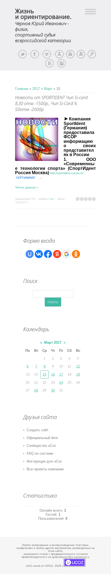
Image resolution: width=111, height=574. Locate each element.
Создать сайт (37, 430)
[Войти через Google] (66, 254)
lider (52, 199)
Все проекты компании (45, 469)
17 (61, 374)
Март (48, 89)
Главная (21, 89)
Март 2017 (52, 342)
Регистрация (81, 54)
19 (78, 374)
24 (61, 382)
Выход (70, 54)
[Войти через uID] (30, 254)
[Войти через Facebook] (48, 254)
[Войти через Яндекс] (57, 254)
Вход (92, 54)
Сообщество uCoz (41, 446)
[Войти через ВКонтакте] (39, 254)
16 (53, 374)
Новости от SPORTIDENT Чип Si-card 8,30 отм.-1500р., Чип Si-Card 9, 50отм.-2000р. (51, 103)
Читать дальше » (26, 187)
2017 (36, 89)
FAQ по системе (40, 453)
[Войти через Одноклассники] (76, 254)
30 (53, 390)
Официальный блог (42, 438)
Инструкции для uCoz (44, 461)
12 (78, 366)
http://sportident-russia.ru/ (67, 173)
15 (44, 374)
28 (36, 390)
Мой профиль (59, 54)
